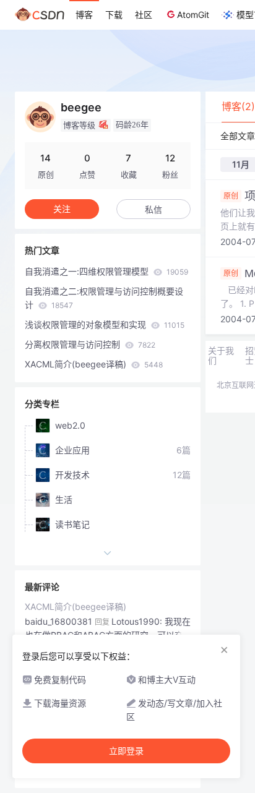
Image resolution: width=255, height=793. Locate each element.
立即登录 (126, 751)
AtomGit (193, 14)
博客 (84, 14)
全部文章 (237, 136)
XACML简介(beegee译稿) (94, 364)
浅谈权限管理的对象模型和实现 (104, 324)
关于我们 (221, 356)
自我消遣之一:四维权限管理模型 (106, 271)
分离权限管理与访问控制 (90, 344)
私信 (153, 209)
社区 (143, 14)
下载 (114, 14)
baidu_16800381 (58, 621)
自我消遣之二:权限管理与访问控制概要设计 (104, 298)
